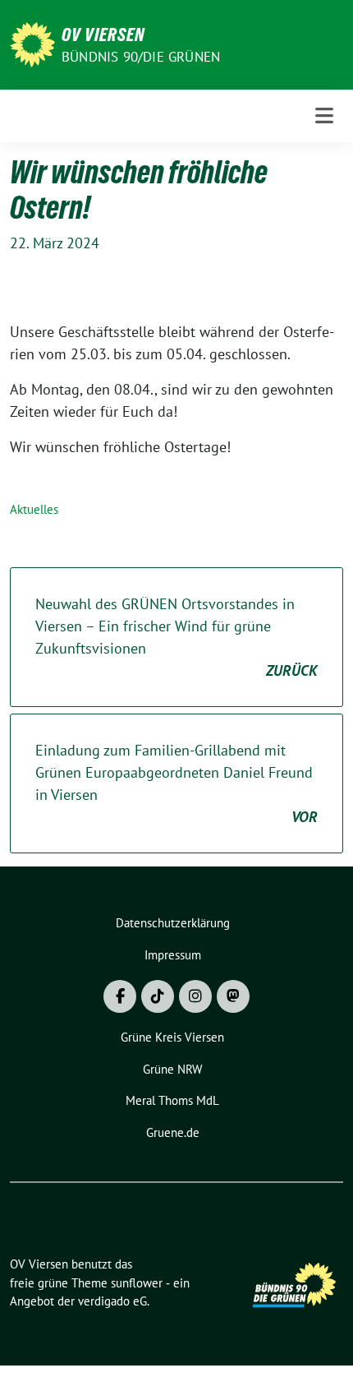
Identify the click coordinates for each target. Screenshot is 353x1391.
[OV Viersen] (32, 43)
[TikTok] (157, 996)
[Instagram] (195, 996)
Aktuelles (34, 509)
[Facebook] (119, 996)
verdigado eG (112, 1301)
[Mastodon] (233, 996)
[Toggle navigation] (324, 115)
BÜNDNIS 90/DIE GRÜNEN (141, 57)
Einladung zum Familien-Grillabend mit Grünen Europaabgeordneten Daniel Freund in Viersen (176, 783)
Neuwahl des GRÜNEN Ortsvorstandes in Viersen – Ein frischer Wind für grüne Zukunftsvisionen (176, 637)
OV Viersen (103, 34)
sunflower (137, 1283)
